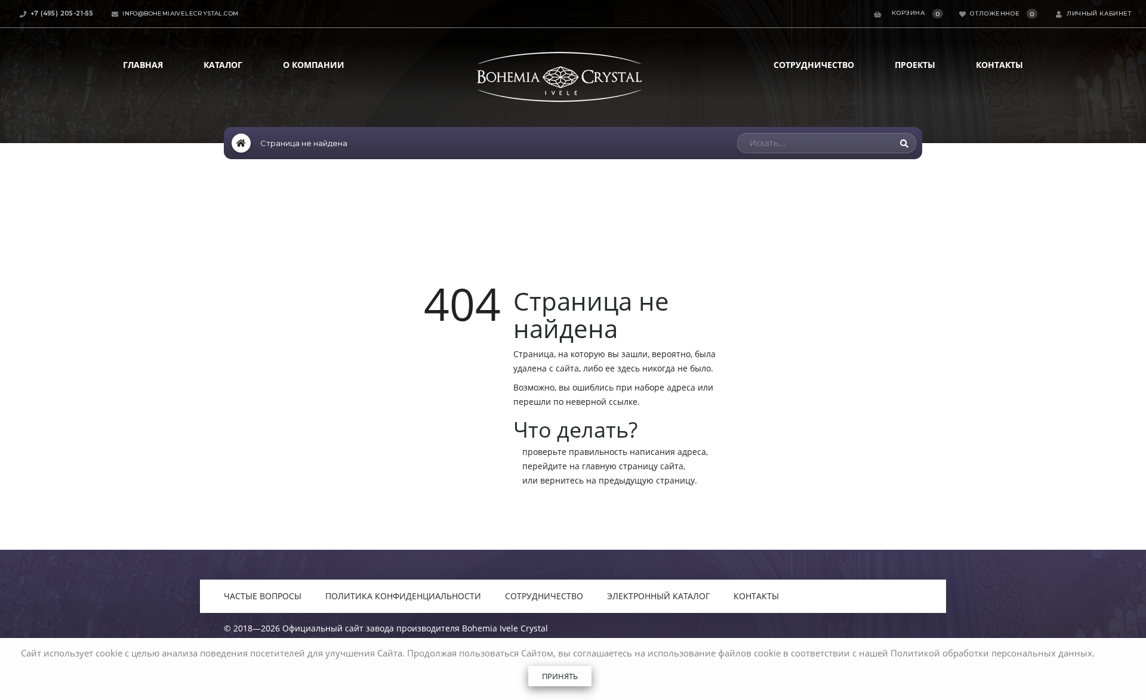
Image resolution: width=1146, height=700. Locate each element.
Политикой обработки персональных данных (991, 653)
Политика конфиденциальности (403, 596)
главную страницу (620, 466)
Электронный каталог (658, 596)
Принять (560, 676)
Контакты (999, 64)
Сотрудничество (814, 64)
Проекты (915, 64)
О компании (313, 64)
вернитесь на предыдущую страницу (617, 480)
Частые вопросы (262, 596)
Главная (143, 64)
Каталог (223, 64)
